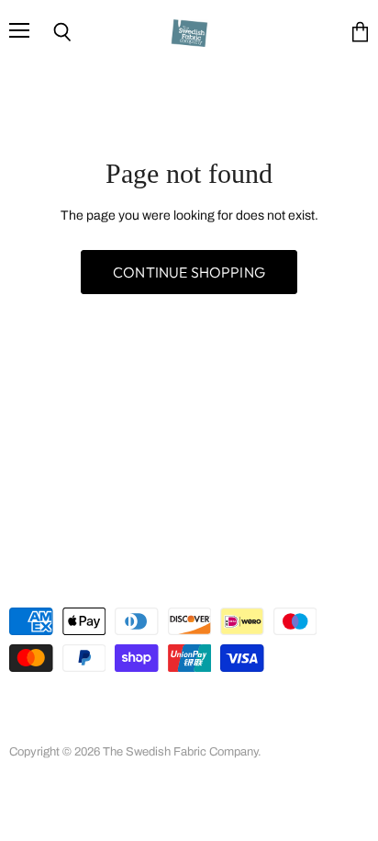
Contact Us (166, 727)
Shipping (94, 727)
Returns (29, 727)
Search (28, 707)
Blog (228, 727)
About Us (156, 707)
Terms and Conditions (258, 707)
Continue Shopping (189, 272)
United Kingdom (91, 580)
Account (89, 707)
